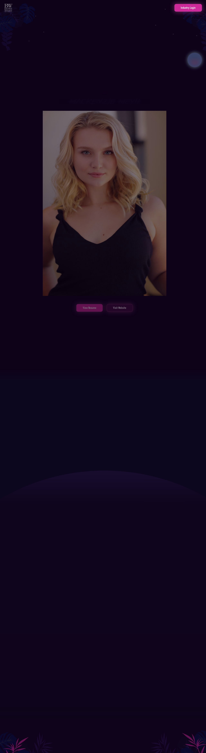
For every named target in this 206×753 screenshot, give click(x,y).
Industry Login (188, 7)
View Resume (89, 310)
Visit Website (119, 310)
